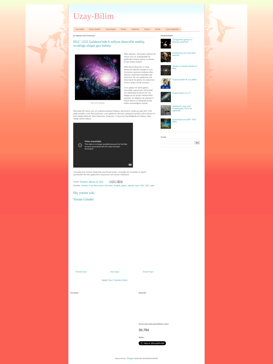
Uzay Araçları (111, 29)
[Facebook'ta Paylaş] (118, 181)
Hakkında (135, 29)
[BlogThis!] (113, 181)
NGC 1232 (144, 185)
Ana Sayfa (80, 29)
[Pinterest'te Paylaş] (121, 181)
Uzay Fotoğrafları (172, 29)
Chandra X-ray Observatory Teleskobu (97, 185)
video (152, 185)
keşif (137, 185)
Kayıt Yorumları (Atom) (117, 280)
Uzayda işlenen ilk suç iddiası (184, 80)
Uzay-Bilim (93, 16)
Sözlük (157, 29)
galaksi (124, 185)
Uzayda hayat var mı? (181, 93)
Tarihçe (147, 29)
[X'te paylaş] (116, 181)
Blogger (130, 358)
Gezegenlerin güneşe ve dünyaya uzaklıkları (182, 41)
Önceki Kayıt (148, 272)
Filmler (123, 29)
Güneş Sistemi (94, 29)
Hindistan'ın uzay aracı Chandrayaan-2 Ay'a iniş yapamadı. (182, 108)
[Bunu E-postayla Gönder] (110, 181)
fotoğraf (117, 185)
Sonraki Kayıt (81, 272)
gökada (131, 185)
